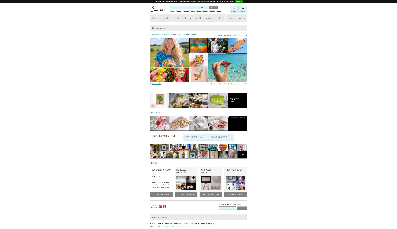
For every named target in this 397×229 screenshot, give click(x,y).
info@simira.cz (168, 227)
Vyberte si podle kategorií (161, 217)
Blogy (193, 11)
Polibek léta (227, 35)
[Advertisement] (257, 45)
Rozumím (239, 1)
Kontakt (194, 223)
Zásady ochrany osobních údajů (173, 223)
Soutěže (212, 11)
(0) (242, 11)
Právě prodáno (193, 137)
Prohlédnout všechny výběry (237, 84)
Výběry (219, 11)
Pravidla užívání (156, 223)
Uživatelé (186, 11)
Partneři (202, 223)
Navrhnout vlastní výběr (219, 84)
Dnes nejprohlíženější (164, 136)
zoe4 (245, 35)
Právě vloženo (219, 137)
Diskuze (205, 11)
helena (153, 180)
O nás (187, 223)
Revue (199, 11)
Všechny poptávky (161, 195)
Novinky (179, 11)
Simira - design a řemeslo (158, 9)
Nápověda (211, 223)
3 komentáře (156, 84)
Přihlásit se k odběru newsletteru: (230, 204)
